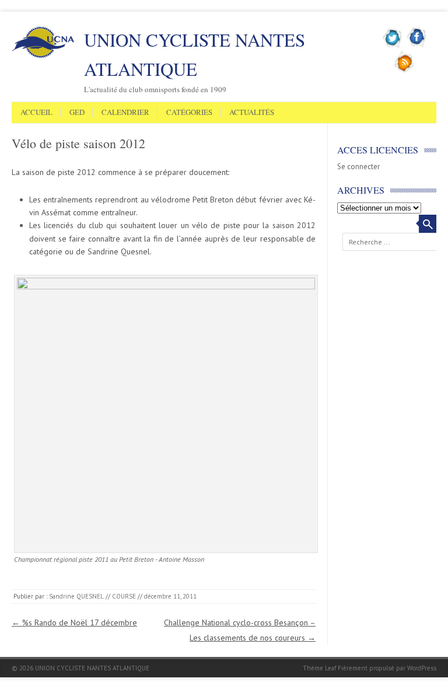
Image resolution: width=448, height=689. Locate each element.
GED (77, 112)
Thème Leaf (319, 668)
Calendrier (125, 112)
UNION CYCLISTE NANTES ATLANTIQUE (194, 54)
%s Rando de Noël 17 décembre (74, 622)
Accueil (36, 112)
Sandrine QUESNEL (76, 596)
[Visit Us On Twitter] (393, 46)
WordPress (421, 668)
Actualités (251, 112)
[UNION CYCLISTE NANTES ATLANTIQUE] (43, 56)
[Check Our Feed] (404, 70)
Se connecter (358, 167)
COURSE (124, 596)
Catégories (189, 112)
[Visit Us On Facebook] (417, 46)
